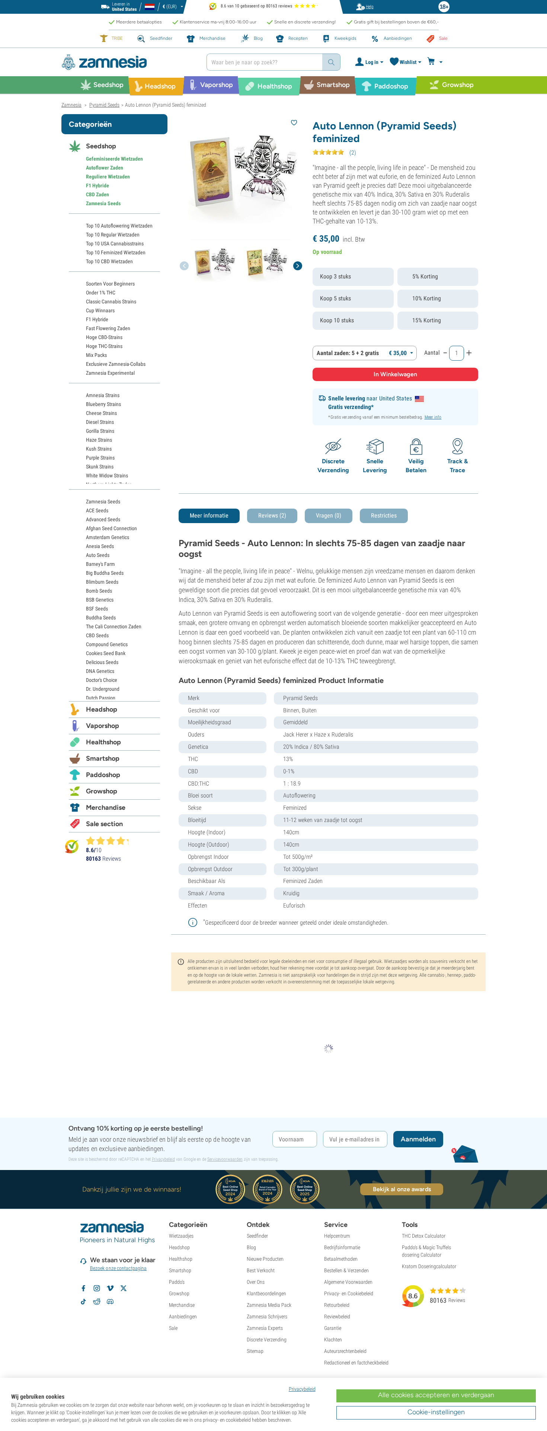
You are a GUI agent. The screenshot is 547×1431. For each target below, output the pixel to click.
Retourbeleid (336, 1305)
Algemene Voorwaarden (348, 1282)
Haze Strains (99, 440)
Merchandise (105, 807)
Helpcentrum (337, 1236)
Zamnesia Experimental (110, 373)
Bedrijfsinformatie (342, 1247)
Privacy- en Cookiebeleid (348, 1293)
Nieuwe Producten (265, 1259)
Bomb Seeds (99, 591)
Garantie (332, 1328)
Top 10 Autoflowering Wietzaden (119, 226)
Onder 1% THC (100, 293)
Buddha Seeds (101, 618)
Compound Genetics (107, 644)
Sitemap (255, 1351)
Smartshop (102, 758)
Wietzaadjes (181, 1236)
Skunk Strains (99, 467)
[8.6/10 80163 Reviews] (110, 840)
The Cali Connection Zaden (113, 626)
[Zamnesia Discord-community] (110, 1301)
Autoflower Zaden (104, 168)
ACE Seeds (97, 510)
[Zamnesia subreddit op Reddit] (96, 1301)
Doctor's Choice (101, 680)
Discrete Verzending (267, 1340)
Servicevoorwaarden (225, 1159)
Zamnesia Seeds (103, 203)
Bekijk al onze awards (402, 1189)
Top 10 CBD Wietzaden (109, 261)
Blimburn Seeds (102, 582)
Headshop (101, 709)
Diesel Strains (100, 422)
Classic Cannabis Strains (111, 301)
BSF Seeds (97, 609)
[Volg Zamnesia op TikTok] (83, 1301)
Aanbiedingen (183, 1316)
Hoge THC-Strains (104, 346)
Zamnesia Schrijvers (267, 1316)
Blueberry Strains (103, 404)
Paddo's (177, 1282)
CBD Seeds (97, 635)
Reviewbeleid (337, 1316)
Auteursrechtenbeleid (345, 1351)
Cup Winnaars (100, 310)
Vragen (328, 515)
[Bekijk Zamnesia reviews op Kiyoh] (71, 846)
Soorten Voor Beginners (110, 284)
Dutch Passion (100, 698)
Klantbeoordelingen (266, 1293)
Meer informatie (209, 515)
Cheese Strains (101, 413)
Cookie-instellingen (436, 1412)
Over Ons (256, 1282)
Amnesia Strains (102, 395)
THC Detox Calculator (423, 1236)
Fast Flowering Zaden (108, 328)
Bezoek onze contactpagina (118, 1268)
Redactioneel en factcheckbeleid (356, 1363)
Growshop (101, 791)
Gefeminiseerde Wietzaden (114, 159)
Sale (173, 1328)
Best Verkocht (261, 1270)
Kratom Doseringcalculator (429, 1266)
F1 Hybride (97, 185)
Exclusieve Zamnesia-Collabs (115, 364)
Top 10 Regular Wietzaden (113, 235)
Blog (251, 1247)
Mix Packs (96, 355)
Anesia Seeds (100, 546)
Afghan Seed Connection (111, 528)
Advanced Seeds (103, 519)
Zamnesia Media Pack (269, 1305)
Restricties (384, 515)
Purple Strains (100, 458)
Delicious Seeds (102, 662)
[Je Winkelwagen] (436, 62)
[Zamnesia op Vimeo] (110, 1288)
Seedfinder (257, 1236)
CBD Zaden (97, 194)
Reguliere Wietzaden (108, 177)
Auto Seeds (97, 555)
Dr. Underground (102, 689)
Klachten (333, 1340)
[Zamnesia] (128, 62)
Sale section (104, 824)
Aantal (432, 352)
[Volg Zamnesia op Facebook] (83, 1288)
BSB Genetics (99, 600)
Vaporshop (102, 726)
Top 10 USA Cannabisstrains (115, 243)
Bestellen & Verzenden (346, 1270)
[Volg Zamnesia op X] (123, 1288)
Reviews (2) (272, 515)
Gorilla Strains (100, 431)
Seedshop (101, 146)
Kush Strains (99, 449)
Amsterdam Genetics (107, 537)
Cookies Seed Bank (105, 653)
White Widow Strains (107, 475)
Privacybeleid (163, 1159)
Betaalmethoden (341, 1259)
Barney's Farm (100, 564)
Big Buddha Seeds (105, 573)
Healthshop (103, 742)
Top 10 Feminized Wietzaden (115, 252)
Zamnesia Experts (265, 1328)
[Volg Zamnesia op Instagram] (96, 1288)
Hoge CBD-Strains (104, 337)
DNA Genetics (100, 671)
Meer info (433, 417)
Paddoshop (103, 775)
